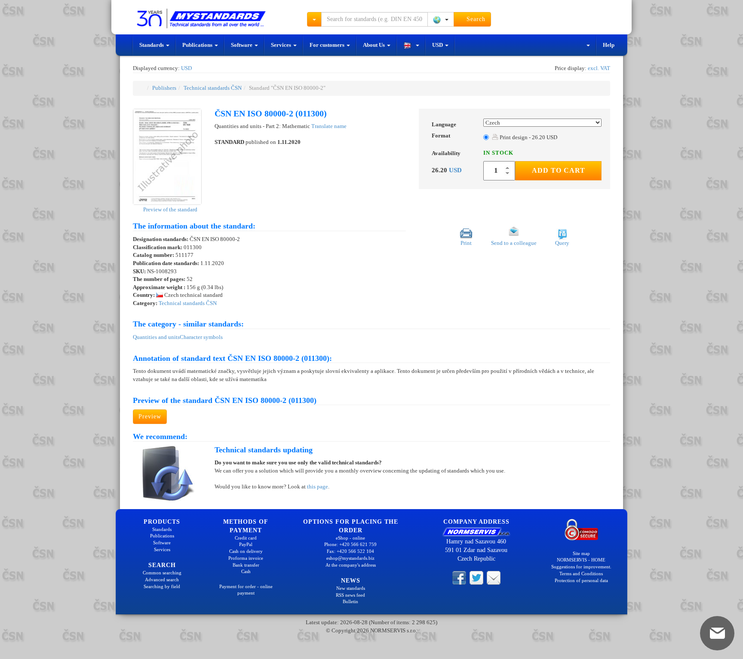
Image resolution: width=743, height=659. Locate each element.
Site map (581, 553)
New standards (350, 588)
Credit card (246, 537)
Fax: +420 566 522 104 (350, 551)
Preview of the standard (169, 209)
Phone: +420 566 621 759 (350, 544)
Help (608, 45)
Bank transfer (246, 564)
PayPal (245, 544)
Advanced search (162, 579)
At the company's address (350, 564)
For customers (328, 45)
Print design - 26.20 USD (527, 137)
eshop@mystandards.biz (350, 558)
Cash (246, 571)
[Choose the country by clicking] (440, 19)
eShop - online (350, 537)
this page (317, 486)
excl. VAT (599, 68)
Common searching (162, 572)
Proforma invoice (245, 558)
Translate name (329, 126)
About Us (374, 45)
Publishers (164, 88)
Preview (149, 416)
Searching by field (162, 586)
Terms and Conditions (581, 573)
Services (281, 45)
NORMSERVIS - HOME (581, 559)
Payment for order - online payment (246, 590)
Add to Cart (558, 170)
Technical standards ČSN (213, 88)
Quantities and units (156, 337)
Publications (198, 45)
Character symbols (201, 337)
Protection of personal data (581, 580)
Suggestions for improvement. (581, 566)
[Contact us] (493, 577)
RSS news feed (350, 595)
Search (474, 19)
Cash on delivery (246, 551)
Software (242, 45)
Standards (152, 45)
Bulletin (350, 601)
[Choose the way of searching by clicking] (314, 19)
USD (438, 45)
